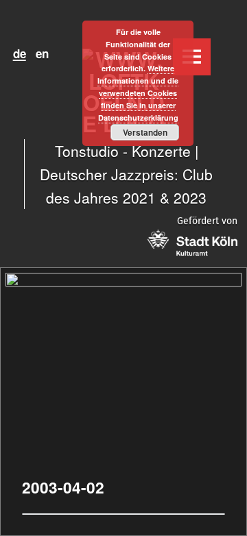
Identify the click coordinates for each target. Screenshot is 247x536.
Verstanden (145, 132)
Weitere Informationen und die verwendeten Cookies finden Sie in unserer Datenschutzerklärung (137, 92)
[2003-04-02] (123, 280)
